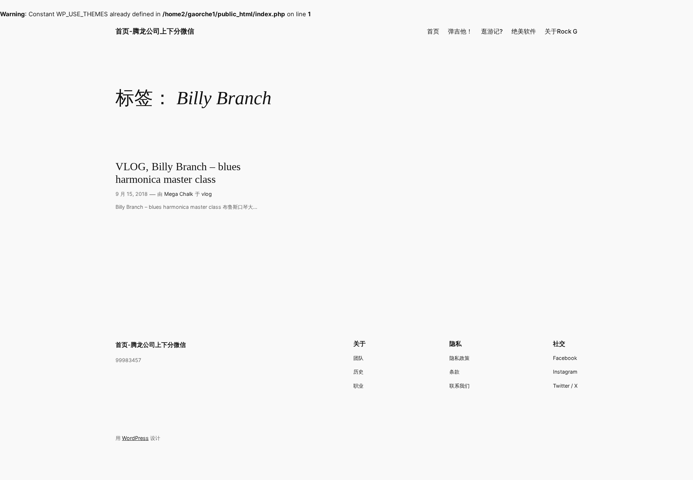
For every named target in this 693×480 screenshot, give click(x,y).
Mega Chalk (178, 194)
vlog (206, 194)
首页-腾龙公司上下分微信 (155, 31)
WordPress (135, 438)
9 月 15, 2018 (132, 194)
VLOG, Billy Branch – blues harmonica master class (178, 173)
